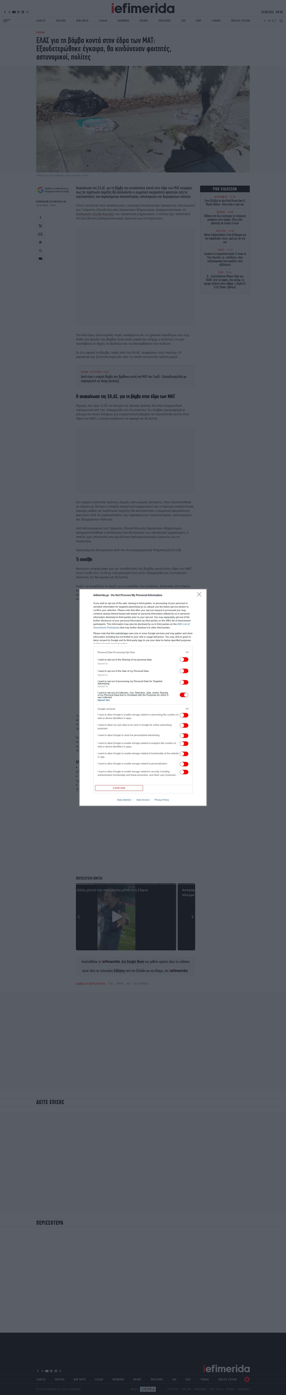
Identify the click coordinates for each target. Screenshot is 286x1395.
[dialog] (143, 697)
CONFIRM (119, 788)
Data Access (143, 799)
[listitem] (143, 652)
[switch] (184, 659)
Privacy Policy (162, 799)
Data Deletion (124, 799)
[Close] (200, 595)
